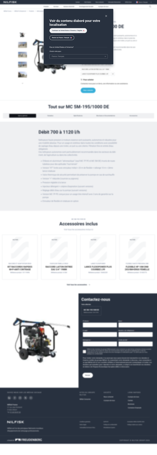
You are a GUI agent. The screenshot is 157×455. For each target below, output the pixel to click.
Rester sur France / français (60, 37)
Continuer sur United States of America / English (67, 30)
